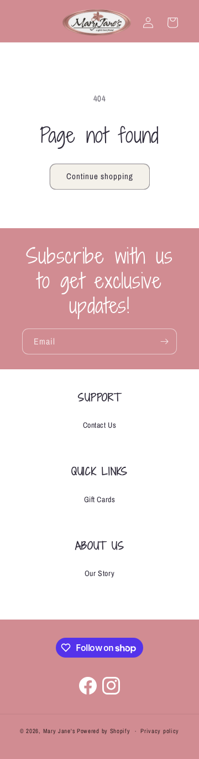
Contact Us (100, 425)
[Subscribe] (164, 341)
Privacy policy (159, 731)
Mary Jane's (59, 731)
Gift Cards (100, 499)
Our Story (99, 573)
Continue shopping (99, 176)
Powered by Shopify (103, 731)
